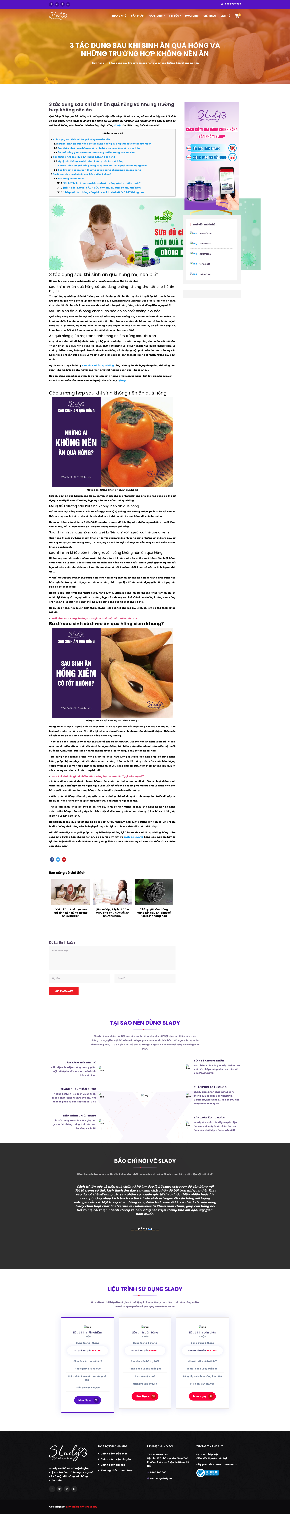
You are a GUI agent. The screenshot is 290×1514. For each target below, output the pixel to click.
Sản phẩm (137, 15)
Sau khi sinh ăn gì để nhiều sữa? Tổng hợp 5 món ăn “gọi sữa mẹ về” (98, 776)
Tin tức (174, 15)
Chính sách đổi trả (112, 1464)
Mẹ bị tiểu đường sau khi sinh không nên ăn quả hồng (88, 161)
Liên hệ (225, 15)
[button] (132, 1229)
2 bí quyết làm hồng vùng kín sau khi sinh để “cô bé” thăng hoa (100, 192)
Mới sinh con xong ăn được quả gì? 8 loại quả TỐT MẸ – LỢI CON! (95, 618)
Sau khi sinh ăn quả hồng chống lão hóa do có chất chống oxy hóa (97, 148)
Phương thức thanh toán (116, 1470)
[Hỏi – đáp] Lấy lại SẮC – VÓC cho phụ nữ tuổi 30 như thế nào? (99, 187)
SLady (117, 125)
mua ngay (85, 1400)
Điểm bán (209, 15)
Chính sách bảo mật (113, 1453)
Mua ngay (142, 1396)
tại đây (122, 380)
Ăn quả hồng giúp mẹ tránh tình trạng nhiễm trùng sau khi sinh (94, 152)
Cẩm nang (156, 15)
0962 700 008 (232, 4)
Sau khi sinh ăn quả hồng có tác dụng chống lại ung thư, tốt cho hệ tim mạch (102, 143)
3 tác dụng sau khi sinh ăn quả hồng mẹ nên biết (80, 139)
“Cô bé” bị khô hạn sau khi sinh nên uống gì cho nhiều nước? (99, 183)
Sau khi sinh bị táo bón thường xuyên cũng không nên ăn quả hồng (97, 170)
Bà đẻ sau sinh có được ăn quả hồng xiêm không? (81, 174)
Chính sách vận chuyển (115, 1459)
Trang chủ (119, 15)
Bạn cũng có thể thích (69, 178)
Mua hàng (192, 15)
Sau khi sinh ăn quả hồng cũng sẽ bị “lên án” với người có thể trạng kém (100, 165)
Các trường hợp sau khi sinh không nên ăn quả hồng (83, 157)
